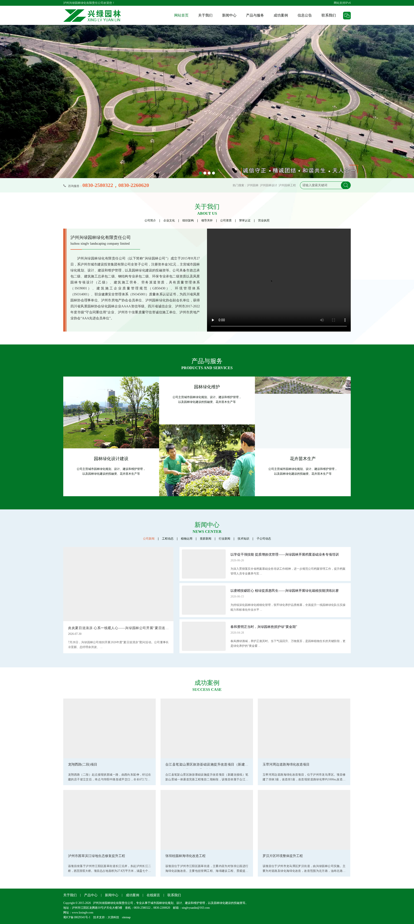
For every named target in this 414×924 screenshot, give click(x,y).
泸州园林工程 (287, 185)
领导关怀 (207, 220)
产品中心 (91, 895)
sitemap (126, 917)
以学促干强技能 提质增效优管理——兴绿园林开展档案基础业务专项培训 (284, 554)
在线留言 (153, 895)
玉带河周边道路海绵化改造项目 (286, 764)
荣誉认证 (245, 220)
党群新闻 (205, 538)
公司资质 (226, 220)
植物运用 (186, 538)
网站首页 (181, 15)
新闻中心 (229, 15)
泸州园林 (253, 185)
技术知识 (243, 538)
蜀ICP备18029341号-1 (76, 917)
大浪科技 (113, 917)
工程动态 (167, 538)
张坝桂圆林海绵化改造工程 (185, 856)
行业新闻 (224, 538)
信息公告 (305, 15)
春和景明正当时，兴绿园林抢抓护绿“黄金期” (263, 627)
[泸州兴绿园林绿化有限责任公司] (92, 15)
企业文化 (169, 220)
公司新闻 (149, 538)
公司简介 (150, 220)
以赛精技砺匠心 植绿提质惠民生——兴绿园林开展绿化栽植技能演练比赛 (284, 590)
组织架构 (188, 220)
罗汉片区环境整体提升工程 (283, 856)
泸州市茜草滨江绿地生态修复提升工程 (96, 856)
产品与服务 (255, 15)
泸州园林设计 (268, 185)
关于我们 (205, 15)
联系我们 (329, 15)
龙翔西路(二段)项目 (82, 764)
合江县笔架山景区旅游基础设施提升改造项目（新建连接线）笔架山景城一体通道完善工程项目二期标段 (206, 766)
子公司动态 (264, 538)
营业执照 (264, 220)
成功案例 (281, 15)
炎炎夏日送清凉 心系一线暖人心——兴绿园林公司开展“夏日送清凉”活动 (118, 628)
